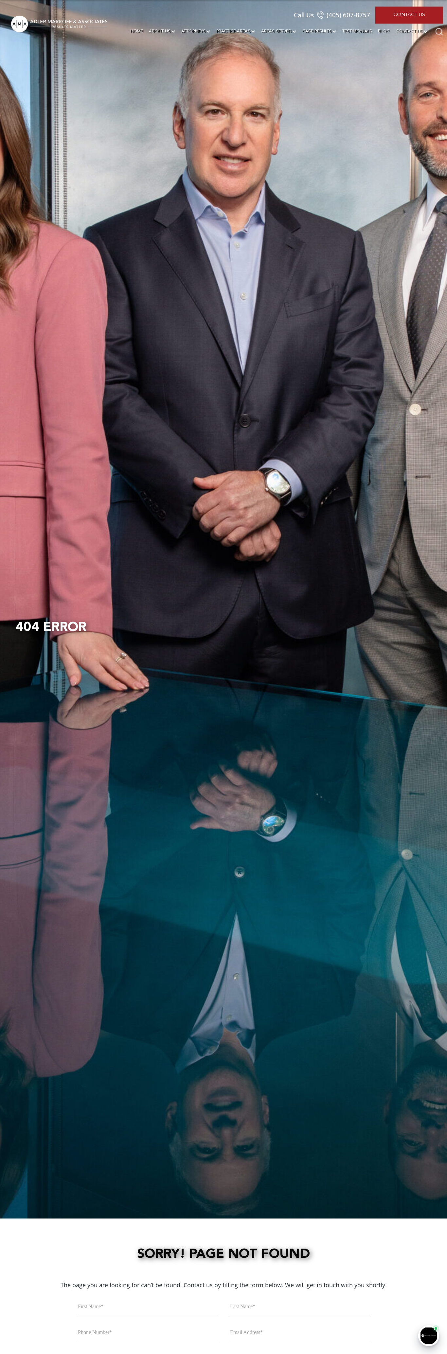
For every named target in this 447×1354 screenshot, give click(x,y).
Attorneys (193, 31)
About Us (159, 31)
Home (136, 31)
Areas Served (276, 31)
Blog (384, 31)
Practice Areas (233, 31)
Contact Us (409, 14)
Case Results (316, 31)
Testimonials (357, 31)
